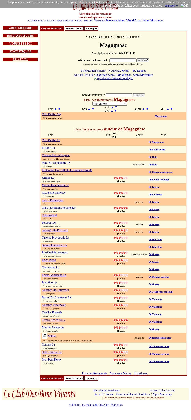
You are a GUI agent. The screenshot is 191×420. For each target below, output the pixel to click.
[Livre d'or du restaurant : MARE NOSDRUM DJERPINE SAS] (121, 207)
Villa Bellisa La (51, 140)
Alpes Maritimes (153, 20)
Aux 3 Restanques (52, 200)
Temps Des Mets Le (53, 319)
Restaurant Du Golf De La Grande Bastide (67, 170)
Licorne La (48, 147)
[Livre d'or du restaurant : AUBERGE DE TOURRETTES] (121, 289)
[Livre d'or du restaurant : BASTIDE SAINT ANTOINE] (121, 252)
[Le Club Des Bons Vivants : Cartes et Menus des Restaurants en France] (95, 10)
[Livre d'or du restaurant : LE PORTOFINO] (121, 282)
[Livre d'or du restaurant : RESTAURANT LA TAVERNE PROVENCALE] (121, 237)
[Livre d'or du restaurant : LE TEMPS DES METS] (121, 319)
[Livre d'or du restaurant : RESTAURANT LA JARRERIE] (121, 177)
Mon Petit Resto (51, 359)
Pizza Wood (49, 260)
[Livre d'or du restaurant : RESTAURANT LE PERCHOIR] (121, 222)
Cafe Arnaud (49, 215)
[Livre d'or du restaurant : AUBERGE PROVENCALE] (121, 304)
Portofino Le (49, 282)
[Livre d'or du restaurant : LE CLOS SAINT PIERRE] (121, 192)
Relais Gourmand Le (54, 275)
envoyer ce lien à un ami (69, 20)
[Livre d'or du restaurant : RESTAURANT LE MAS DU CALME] (121, 327)
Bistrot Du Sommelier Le (56, 297)
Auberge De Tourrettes (55, 289)
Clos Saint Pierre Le (53, 192)
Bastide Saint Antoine (54, 252)
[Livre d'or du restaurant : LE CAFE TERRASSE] (121, 352)
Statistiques (91, 28)
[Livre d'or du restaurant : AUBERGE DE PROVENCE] (121, 230)
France (99, 20)
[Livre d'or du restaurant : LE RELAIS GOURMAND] (121, 275)
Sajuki (51, 335)
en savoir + (171, 5)
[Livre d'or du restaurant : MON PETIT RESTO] (121, 359)
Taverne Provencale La (55, 237)
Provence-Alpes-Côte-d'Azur (123, 20)
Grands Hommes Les (54, 245)
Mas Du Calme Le (53, 327)
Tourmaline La (50, 267)
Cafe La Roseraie (52, 312)
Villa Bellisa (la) (51, 114)
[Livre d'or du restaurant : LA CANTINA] (121, 344)
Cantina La (48, 344)
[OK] (184, 5)
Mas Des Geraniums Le (56, 162)
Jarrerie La (48, 177)
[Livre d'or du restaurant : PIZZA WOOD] (121, 260)
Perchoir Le (49, 222)
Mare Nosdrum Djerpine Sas (59, 207)
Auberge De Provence (55, 230)
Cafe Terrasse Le (52, 352)
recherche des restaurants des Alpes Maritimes (96, 404)
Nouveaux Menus (74, 28)
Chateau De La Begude (56, 155)
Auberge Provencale (54, 304)
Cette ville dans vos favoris (42, 20)
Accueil (88, 20)
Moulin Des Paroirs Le (55, 185)
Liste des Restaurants (52, 28)
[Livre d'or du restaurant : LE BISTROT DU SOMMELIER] (121, 297)
